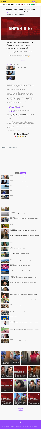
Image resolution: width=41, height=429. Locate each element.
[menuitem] (39, 1)
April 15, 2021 (22, 60)
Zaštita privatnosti (25, 426)
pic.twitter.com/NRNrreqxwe (14, 57)
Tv (38, 4)
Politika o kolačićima (33, 426)
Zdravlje (34, 4)
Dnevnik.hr (4, 4)
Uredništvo (3, 426)
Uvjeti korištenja (18, 426)
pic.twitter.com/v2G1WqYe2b (14, 107)
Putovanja (19, 4)
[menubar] (39, 2)
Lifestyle (24, 4)
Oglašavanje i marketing (10, 426)
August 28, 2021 (11, 111)
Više (20, 409)
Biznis (29, 4)
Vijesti (9, 4)
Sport (13, 4)
